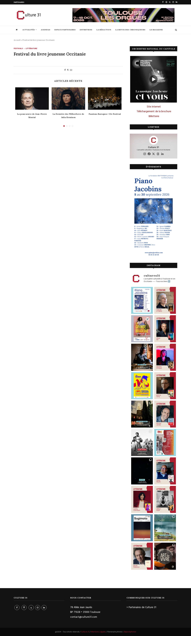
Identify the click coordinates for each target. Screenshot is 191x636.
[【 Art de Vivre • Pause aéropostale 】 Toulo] (165, 556)
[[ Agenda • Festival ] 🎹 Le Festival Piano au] (142, 300)
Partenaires (19, 2)
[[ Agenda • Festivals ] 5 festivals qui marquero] (142, 470)
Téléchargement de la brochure (154, 111)
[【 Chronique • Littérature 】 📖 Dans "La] (165, 357)
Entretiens (86, 30)
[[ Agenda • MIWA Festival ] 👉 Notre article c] (142, 357)
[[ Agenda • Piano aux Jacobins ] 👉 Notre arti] (142, 414)
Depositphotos (130, 631)
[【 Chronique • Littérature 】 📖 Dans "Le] (165, 328)
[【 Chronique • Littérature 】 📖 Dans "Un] (142, 499)
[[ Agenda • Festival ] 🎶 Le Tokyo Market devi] (142, 385)
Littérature (31, 49)
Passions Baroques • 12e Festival (105, 114)
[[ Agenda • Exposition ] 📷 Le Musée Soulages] (142, 527)
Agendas (45, 30)
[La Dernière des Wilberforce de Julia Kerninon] (68, 98)
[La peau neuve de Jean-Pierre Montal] (32, 98)
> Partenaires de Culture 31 (141, 607)
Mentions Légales (98, 631)
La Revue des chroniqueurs (130, 30)
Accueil (17, 40)
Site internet (154, 107)
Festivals (18, 49)
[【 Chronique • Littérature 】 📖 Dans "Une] (165, 499)
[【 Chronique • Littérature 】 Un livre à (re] (142, 556)
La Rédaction (103, 30)
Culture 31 (85, 631)
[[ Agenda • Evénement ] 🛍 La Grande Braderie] (142, 328)
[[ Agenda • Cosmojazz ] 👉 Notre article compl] (165, 527)
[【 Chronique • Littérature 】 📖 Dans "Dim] (165, 300)
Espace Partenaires (65, 30)
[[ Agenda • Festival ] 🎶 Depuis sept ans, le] (165, 442)
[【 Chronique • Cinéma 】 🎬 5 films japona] (142, 442)
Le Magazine (156, 30)
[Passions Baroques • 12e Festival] (105, 98)
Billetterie (154, 116)
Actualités (29, 30)
